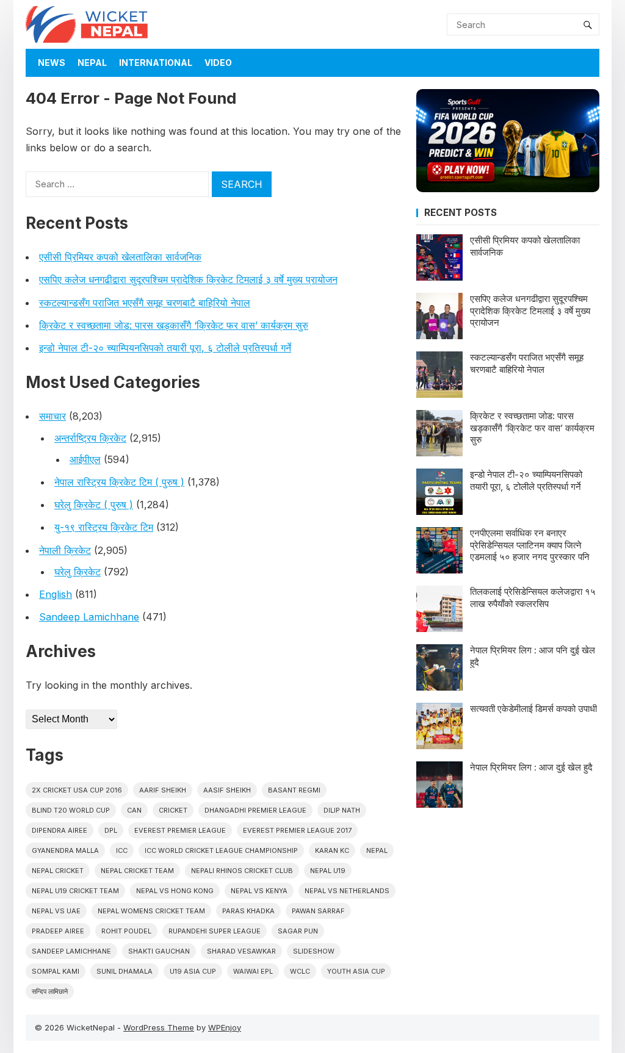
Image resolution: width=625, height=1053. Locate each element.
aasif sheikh (227, 790)
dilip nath (341, 810)
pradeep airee (58, 931)
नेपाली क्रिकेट (65, 550)
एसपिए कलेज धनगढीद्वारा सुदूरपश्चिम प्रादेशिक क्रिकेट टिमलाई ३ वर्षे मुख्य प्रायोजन (188, 279)
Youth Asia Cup (356, 971)
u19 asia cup (193, 971)
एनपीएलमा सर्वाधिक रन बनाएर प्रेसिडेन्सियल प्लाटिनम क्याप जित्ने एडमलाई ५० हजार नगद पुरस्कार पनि (530, 544)
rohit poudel (126, 931)
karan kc (332, 850)
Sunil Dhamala (124, 971)
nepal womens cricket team (151, 911)
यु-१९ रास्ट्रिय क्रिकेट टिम (103, 527)
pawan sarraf (318, 911)
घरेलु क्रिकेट (77, 572)
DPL (110, 830)
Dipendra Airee (59, 830)
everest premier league (180, 830)
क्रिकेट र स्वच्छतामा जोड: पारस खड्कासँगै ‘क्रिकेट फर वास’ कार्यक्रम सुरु (173, 325)
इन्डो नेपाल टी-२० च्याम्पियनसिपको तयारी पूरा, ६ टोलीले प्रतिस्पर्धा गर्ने (165, 348)
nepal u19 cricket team (75, 890)
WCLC (300, 971)
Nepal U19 (327, 870)
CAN (134, 810)
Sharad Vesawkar (241, 951)
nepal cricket (58, 870)
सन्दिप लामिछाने (50, 991)
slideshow (313, 951)
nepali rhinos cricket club (242, 870)
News (51, 62)
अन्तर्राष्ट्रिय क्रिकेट (90, 438)
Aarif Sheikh (162, 790)
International (155, 62)
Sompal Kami (55, 971)
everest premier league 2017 (297, 830)
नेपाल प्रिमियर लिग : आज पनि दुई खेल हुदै (532, 656)
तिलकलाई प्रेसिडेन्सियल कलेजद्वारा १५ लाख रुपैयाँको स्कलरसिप (533, 597)
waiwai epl (253, 971)
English (55, 594)
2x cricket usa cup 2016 (77, 790)
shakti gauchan (159, 951)
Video (218, 62)
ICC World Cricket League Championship (221, 850)
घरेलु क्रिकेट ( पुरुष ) (93, 504)
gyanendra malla (65, 850)
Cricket (173, 810)
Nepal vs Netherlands (347, 890)
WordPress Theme (158, 1027)
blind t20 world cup (71, 810)
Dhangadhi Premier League (255, 810)
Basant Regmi (294, 790)
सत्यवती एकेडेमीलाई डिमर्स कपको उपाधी (533, 708)
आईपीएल (85, 459)
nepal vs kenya (259, 890)
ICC (122, 850)
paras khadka (248, 911)
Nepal (92, 62)
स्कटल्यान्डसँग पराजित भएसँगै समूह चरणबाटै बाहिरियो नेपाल (144, 302)
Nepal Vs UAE (56, 911)
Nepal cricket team (137, 870)
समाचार (52, 416)
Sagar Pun (298, 931)
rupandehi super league (214, 931)
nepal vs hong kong (175, 890)
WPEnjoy (224, 1027)
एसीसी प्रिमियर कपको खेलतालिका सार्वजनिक (120, 257)
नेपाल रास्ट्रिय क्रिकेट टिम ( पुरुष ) (119, 482)
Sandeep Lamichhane (89, 617)
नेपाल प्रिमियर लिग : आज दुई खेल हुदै (531, 767)
